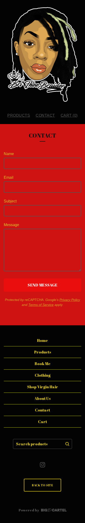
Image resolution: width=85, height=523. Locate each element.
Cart (42, 421)
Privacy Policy (70, 300)
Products (18, 115)
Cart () (69, 115)
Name (9, 154)
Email (8, 177)
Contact (45, 115)
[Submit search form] (67, 444)
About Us (42, 398)
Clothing (43, 375)
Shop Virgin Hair (42, 386)
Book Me (43, 363)
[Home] (42, 54)
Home (42, 340)
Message (11, 225)
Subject (10, 201)
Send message (42, 285)
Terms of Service (41, 305)
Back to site (42, 485)
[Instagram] (42, 464)
